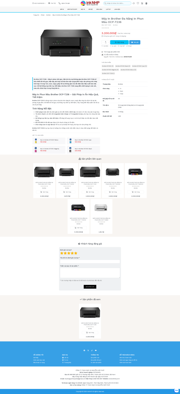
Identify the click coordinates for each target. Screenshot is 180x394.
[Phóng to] (66, 43)
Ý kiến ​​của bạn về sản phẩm (69, 266)
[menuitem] (108, 66)
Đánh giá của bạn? (66, 250)
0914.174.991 (128, 57)
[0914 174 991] (60, 3)
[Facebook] (84, 350)
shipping (123, 36)
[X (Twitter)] (88, 350)
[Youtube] (96, 350)
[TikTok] (92, 350)
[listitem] (66, 43)
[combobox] (117, 3)
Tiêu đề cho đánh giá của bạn (69, 258)
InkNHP (89, 391)
